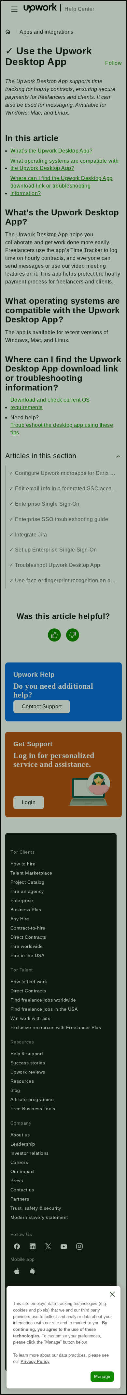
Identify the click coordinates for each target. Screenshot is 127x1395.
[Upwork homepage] (40, 9)
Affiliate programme (32, 1099)
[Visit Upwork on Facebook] (16, 1246)
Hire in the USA (27, 955)
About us (20, 1134)
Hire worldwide (26, 946)
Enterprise (21, 900)
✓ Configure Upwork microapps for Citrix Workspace (65, 473)
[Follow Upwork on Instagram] (79, 1246)
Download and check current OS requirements (50, 403)
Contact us (22, 1189)
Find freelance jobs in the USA (44, 1009)
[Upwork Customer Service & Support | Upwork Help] (9, 32)
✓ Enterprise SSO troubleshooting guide (58, 519)
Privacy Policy (35, 1361)
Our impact (22, 1171)
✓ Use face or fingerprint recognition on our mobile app (65, 580)
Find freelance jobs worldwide (43, 1000)
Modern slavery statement (39, 1217)
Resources (22, 1081)
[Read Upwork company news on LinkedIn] (32, 1246)
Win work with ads (30, 1018)
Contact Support (42, 706)
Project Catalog (27, 882)
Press (16, 1180)
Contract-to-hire (28, 928)
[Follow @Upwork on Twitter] (48, 1246)
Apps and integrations (46, 32)
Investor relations (29, 1153)
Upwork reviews (27, 1072)
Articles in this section (41, 456)
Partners (19, 1199)
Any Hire (19, 918)
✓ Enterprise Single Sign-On (44, 504)
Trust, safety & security (35, 1208)
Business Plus (25, 909)
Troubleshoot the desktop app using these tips (61, 428)
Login (28, 802)
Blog (15, 1090)
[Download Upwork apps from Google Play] (32, 1271)
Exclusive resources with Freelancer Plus (55, 1027)
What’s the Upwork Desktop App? (51, 151)
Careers (19, 1162)
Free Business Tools (32, 1108)
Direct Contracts (28, 937)
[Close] (112, 1294)
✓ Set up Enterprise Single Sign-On (53, 550)
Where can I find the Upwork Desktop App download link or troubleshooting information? (61, 185)
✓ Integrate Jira (28, 534)
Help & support (26, 1053)
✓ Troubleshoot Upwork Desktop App (54, 565)
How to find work (28, 981)
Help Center (79, 9)
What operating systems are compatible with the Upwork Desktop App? (64, 164)
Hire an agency (27, 891)
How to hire (22, 863)
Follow (113, 63)
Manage (102, 1376)
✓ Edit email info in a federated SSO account (64, 488)
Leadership (22, 1144)
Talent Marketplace (31, 873)
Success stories (27, 1062)
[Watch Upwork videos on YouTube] (63, 1246)
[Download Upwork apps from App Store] (16, 1271)
